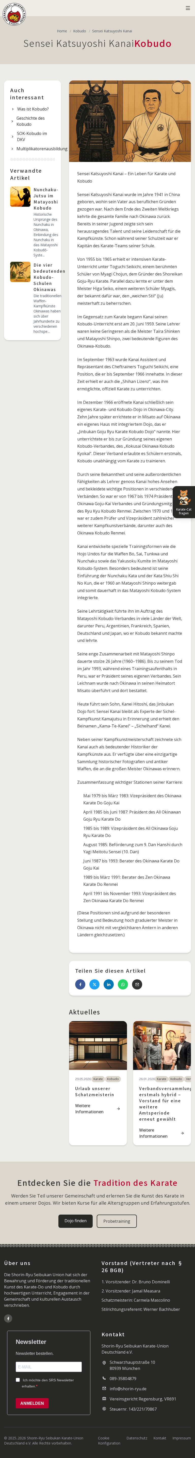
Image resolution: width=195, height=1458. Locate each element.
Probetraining (116, 1221)
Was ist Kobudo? (33, 109)
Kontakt (159, 1438)
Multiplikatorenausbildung (36, 149)
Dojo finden (75, 1220)
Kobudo (79, 31)
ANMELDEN (32, 1403)
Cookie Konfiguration (109, 1441)
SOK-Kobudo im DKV (32, 136)
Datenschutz (136, 1438)
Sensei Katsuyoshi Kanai (112, 31)
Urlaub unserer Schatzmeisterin (94, 1091)
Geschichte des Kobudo (31, 121)
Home (62, 31)
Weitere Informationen (89, 1109)
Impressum (181, 1438)
